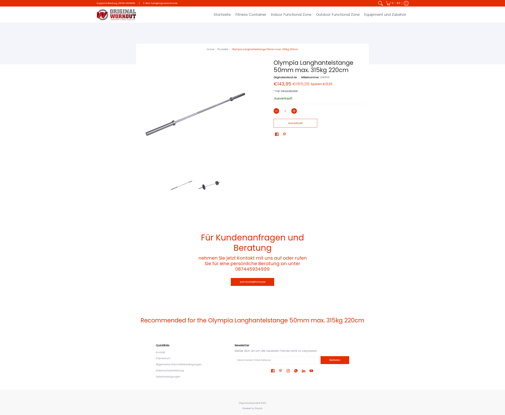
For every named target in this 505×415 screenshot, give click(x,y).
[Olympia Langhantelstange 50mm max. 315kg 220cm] (181, 185)
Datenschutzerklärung (170, 370)
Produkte (222, 49)
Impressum (163, 358)
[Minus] (276, 111)
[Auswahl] (294, 111)
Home (210, 49)
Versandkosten (289, 90)
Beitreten (334, 360)
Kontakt (160, 352)
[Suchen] (380, 3)
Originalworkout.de (285, 77)
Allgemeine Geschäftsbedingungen (179, 364)
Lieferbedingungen (168, 376)
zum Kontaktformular (253, 282)
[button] (393, 3)
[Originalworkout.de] (116, 15)
